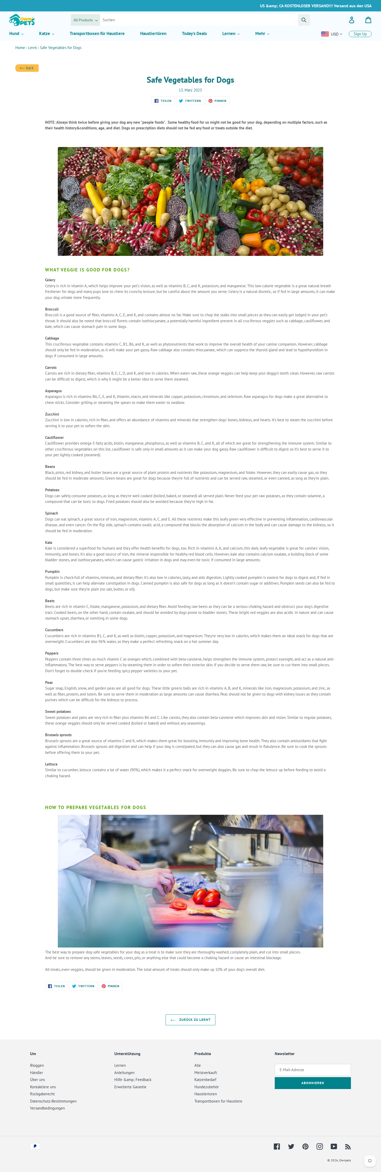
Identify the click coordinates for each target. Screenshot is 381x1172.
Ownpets (345, 1160)
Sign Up (360, 33)
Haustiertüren (205, 1093)
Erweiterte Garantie (130, 1086)
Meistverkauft (205, 1072)
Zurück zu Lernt (194, 1019)
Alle (197, 1065)
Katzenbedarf (205, 1079)
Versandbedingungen (47, 1108)
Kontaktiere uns (43, 1086)
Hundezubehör (206, 1086)
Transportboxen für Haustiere (218, 1101)
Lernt (32, 47)
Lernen (120, 1065)
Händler (36, 1072)
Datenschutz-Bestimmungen (53, 1101)
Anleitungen (124, 1072)
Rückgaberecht (42, 1093)
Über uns (37, 1079)
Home (20, 47)
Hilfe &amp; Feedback (132, 1079)
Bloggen (37, 1065)
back (29, 67)
